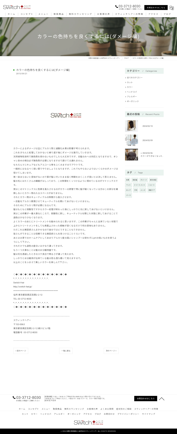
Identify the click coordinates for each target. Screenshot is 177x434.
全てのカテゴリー (135, 78)
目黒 (127, 180)
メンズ (142, 190)
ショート (151, 185)
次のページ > (111, 351)
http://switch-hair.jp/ (22, 286)
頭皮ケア (151, 190)
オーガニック (133, 101)
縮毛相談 (153, 180)
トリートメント (139, 185)
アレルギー (132, 97)
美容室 (135, 180)
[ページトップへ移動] (161, 398)
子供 (135, 190)
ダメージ (143, 180)
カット (130, 82)
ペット (128, 185)
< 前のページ (20, 351)
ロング (128, 190)
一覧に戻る (65, 351)
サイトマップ (148, 414)
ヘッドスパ (132, 92)
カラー (130, 87)
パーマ (128, 195)
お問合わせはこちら (156, 8)
